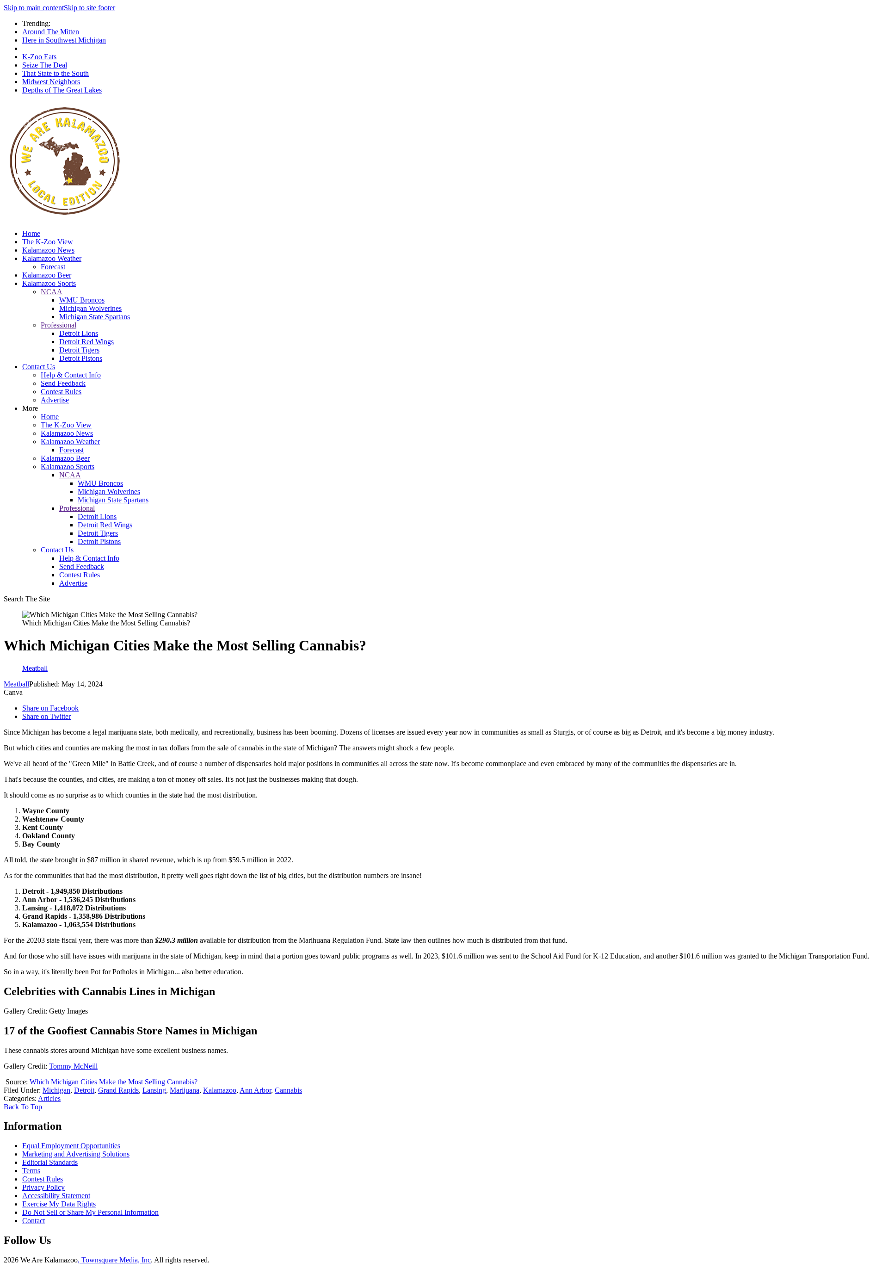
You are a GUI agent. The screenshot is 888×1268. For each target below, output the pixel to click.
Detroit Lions (78, 333)
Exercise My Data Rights (59, 1204)
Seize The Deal (44, 65)
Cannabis (288, 1090)
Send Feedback (63, 383)
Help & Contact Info (71, 375)
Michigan (56, 1090)
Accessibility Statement (56, 1196)
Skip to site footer (89, 8)
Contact (33, 1221)
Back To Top (23, 1107)
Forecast (53, 267)
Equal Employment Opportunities (71, 1146)
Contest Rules (61, 392)
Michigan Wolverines (90, 308)
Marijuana (184, 1090)
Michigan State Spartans (94, 317)
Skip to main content (34, 8)
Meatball (16, 684)
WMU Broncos (82, 300)
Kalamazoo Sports (49, 283)
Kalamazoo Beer (46, 275)
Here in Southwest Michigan (64, 40)
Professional (58, 325)
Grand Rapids (118, 1090)
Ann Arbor (255, 1090)
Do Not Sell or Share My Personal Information (90, 1212)
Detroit (84, 1090)
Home (31, 233)
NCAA (51, 292)
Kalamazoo (219, 1090)
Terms (31, 1171)
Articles (49, 1098)
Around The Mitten (50, 32)
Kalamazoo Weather (51, 258)
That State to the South (55, 73)
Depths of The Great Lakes (62, 90)
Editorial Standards (50, 1162)
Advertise (55, 400)
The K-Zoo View (47, 242)
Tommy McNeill (73, 1066)
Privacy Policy (43, 1187)
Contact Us (38, 367)
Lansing (154, 1090)
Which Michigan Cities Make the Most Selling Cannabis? (113, 1082)
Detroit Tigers (79, 350)
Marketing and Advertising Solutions (76, 1154)
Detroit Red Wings (86, 342)
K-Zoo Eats (39, 57)
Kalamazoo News (48, 250)
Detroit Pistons (80, 358)
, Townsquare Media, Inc (114, 1260)
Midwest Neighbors (51, 82)
